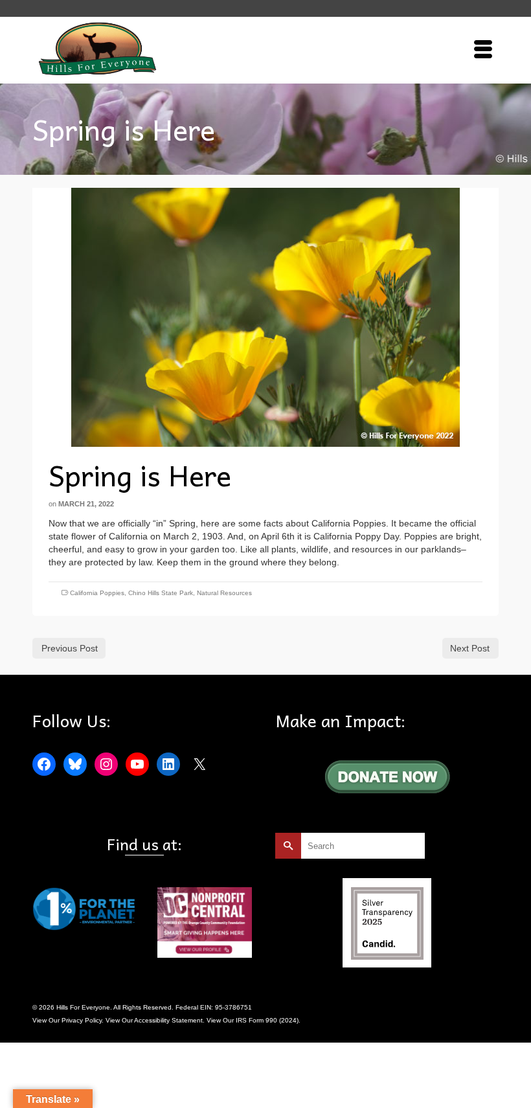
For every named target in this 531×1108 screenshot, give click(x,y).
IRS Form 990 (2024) (267, 1020)
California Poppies (97, 592)
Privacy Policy (82, 1020)
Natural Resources (224, 592)
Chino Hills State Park (160, 592)
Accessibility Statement (168, 1020)
